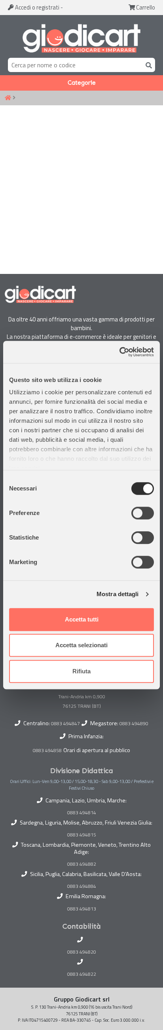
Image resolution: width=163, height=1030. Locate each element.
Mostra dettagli (118, 594)
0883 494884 (81, 886)
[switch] (142, 513)
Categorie (82, 82)
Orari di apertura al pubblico (96, 750)
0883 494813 (81, 908)
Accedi (36, 7)
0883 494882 (81, 864)
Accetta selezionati (81, 645)
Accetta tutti (82, 619)
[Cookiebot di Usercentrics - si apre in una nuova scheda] (119, 352)
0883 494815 (81, 834)
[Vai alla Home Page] (8, 98)
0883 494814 (81, 812)
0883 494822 (81, 974)
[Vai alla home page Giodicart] (81, 38)
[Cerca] (147, 65)
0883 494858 (47, 750)
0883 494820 (81, 952)
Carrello (145, 7)
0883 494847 (65, 723)
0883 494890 (133, 723)
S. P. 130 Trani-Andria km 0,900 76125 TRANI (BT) (81, 696)
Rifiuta (81, 671)
